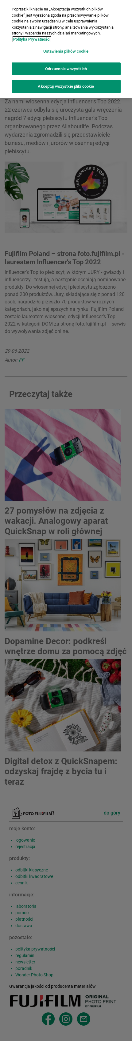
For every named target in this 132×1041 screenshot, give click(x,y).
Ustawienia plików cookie (65, 51)
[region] (66, 49)
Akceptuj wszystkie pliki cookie (66, 86)
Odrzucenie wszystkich (66, 68)
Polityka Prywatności (31, 39)
